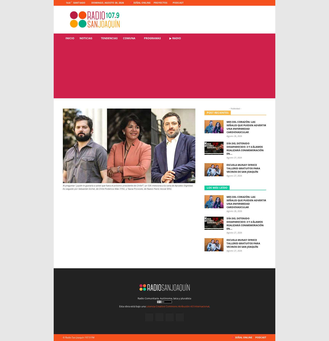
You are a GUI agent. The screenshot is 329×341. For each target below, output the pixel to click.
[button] (261, 38)
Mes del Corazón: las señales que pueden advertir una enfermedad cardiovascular (246, 127)
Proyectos (160, 2)
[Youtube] (263, 3)
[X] (257, 3)
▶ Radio (175, 38)
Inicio (69, 38)
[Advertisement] (164, 71)
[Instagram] (251, 3)
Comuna (129, 38)
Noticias (86, 38)
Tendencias (109, 38)
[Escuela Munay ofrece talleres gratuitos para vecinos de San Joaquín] (214, 169)
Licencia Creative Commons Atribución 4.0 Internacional (177, 306)
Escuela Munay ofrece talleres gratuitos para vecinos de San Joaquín (243, 168)
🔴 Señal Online (140, 2)
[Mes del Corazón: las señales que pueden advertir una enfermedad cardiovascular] (214, 126)
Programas (152, 38)
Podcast (178, 2)
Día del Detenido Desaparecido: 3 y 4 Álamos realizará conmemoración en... (245, 148)
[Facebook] (244, 3)
